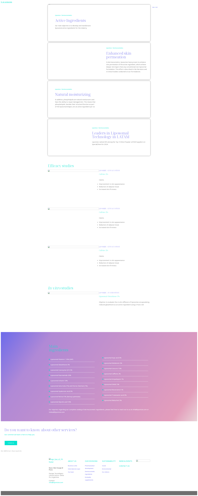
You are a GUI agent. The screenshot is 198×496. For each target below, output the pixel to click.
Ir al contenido (6, 2)
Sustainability (109, 461)
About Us (72, 461)
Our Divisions (91, 461)
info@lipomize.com (56, 482)
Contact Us (124, 466)
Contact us (11, 443)
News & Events (125, 461)
